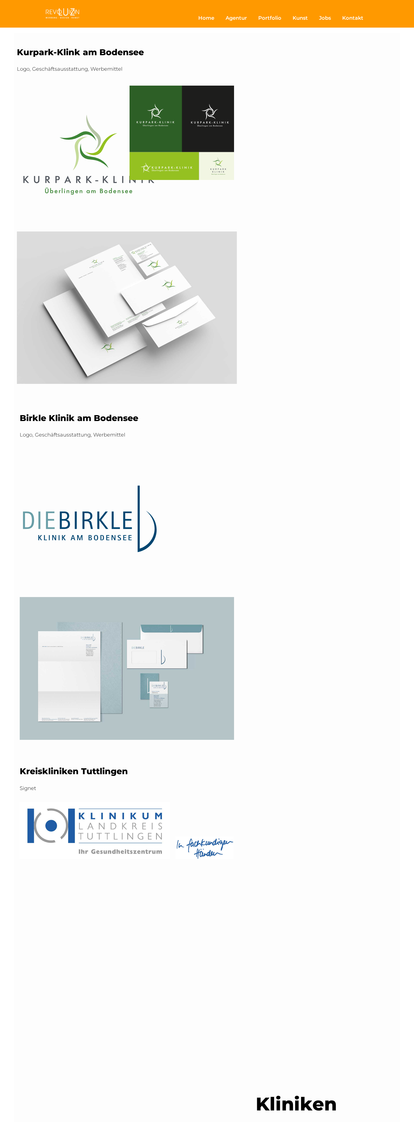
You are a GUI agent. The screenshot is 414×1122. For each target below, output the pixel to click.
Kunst (300, 18)
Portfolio (269, 18)
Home (206, 18)
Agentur (236, 18)
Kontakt (352, 18)
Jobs (325, 18)
